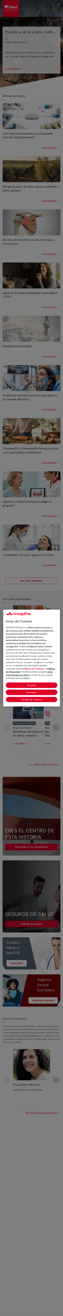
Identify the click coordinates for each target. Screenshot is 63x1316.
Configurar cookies (31, 699)
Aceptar (31, 685)
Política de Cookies (33, 668)
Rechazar (31, 692)
